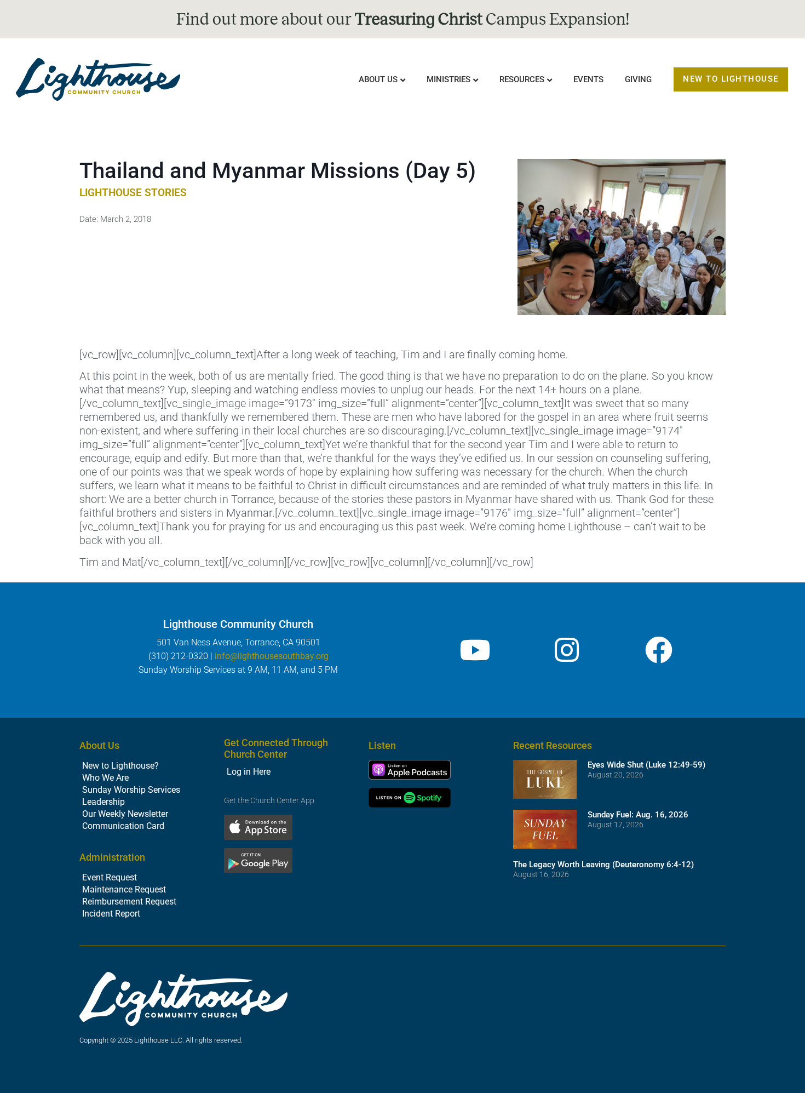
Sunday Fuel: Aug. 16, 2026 (638, 815)
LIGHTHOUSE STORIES (133, 192)
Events (588, 79)
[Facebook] (658, 649)
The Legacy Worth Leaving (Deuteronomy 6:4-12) (603, 864)
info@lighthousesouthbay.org (272, 656)
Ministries (448, 79)
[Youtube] (474, 649)
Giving (638, 79)
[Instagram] (566, 649)
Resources (521, 79)
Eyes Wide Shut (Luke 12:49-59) (646, 765)
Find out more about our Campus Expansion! (402, 19)
